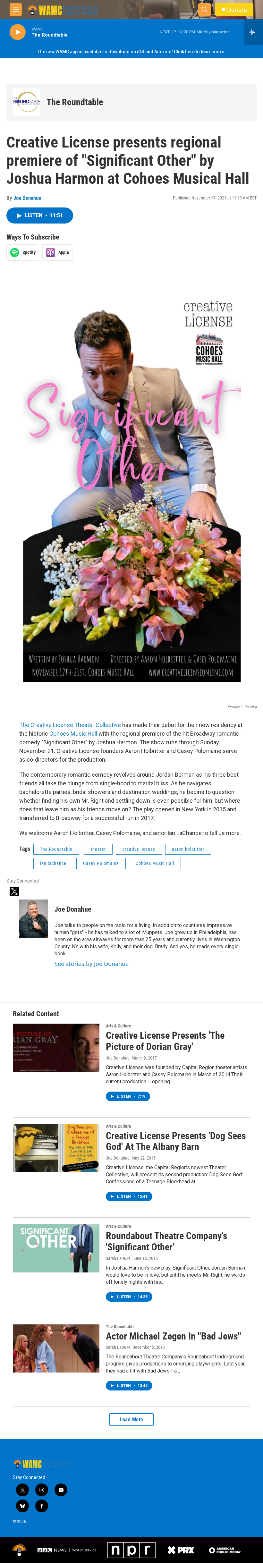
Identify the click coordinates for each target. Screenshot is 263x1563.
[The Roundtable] (26, 102)
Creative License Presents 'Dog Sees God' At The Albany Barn (176, 1141)
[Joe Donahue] (33, 919)
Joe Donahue (27, 198)
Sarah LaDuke (118, 1258)
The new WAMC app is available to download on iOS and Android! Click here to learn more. (131, 51)
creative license (139, 849)
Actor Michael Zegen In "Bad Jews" (173, 1336)
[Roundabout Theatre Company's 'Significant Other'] (56, 1248)
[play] (18, 32)
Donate (237, 9)
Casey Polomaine (101, 863)
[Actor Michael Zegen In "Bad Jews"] (56, 1348)
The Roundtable (75, 102)
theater (98, 849)
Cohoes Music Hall (73, 733)
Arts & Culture (118, 1025)
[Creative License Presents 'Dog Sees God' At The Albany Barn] (56, 1148)
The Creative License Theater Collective (70, 725)
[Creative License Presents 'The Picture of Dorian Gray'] (56, 1048)
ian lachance (53, 863)
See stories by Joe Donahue (92, 963)
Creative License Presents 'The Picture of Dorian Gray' (165, 1041)
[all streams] (253, 32)
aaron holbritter (188, 849)
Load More (131, 1419)
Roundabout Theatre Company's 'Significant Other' (166, 1241)
